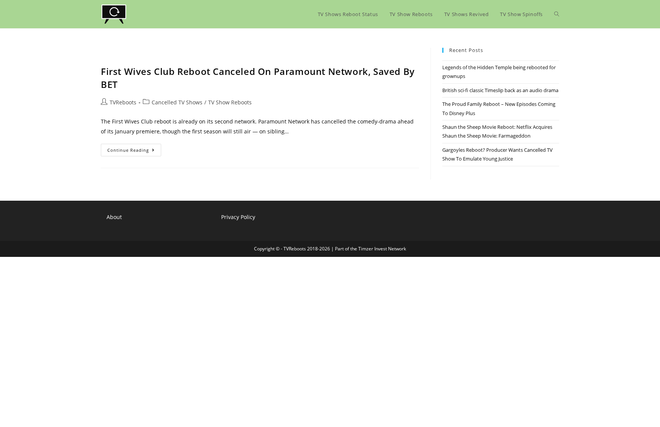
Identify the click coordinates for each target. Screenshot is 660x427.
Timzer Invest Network (382, 248)
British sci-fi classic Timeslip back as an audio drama (500, 90)
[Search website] (556, 14)
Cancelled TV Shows (177, 102)
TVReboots (123, 102)
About (114, 217)
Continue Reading (134, 151)
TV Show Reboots (230, 102)
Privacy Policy (238, 217)
